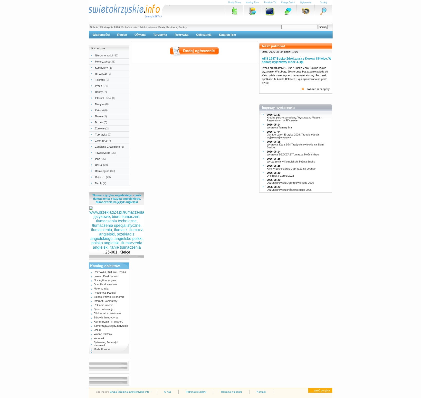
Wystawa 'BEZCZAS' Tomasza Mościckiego (293, 154)
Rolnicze (103, 177)
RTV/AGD (103, 73)
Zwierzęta (103, 140)
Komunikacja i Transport (108, 321)
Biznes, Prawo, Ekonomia (109, 296)
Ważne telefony (103, 334)
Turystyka (160, 34)
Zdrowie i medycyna (106, 317)
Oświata (140, 34)
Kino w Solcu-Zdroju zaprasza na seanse (291, 168)
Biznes (101, 122)
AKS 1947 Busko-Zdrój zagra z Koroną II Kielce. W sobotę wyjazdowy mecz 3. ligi (296, 60)
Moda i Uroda (102, 349)
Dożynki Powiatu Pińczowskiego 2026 (289, 189)
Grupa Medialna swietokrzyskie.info (129, 391)
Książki (101, 110)
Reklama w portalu (231, 391)
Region (122, 34)
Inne (100, 158)
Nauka (101, 116)
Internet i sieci (105, 98)
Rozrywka (182, 34)
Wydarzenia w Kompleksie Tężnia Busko (291, 161)
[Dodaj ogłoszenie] (194, 56)
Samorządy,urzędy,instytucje (111, 325)
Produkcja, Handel (104, 292)
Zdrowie (102, 128)
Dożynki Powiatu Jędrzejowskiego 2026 (290, 182)
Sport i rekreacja (103, 309)
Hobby (101, 91)
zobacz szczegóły (318, 89)
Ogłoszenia (203, 34)
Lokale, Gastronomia (106, 276)
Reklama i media (103, 305)
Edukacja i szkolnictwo (107, 313)
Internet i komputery (105, 300)
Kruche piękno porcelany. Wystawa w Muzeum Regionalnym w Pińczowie (294, 119)
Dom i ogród (105, 171)
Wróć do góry (322, 390)
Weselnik (99, 338)
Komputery (103, 67)
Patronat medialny (196, 391)
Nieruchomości (106, 55)
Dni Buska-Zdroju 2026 (280, 175)
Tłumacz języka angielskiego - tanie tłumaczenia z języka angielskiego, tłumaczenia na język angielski (116, 199)
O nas (167, 391)
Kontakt (261, 391)
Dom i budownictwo (105, 284)
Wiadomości (101, 34)
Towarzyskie (105, 152)
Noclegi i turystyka (105, 280)
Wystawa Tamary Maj (279, 127)
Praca (101, 85)
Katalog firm (227, 34)
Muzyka (102, 104)
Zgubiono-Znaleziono (109, 146)
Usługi (101, 164)
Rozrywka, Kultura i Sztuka (110, 272)
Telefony (102, 79)
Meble (100, 183)
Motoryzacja (105, 61)
